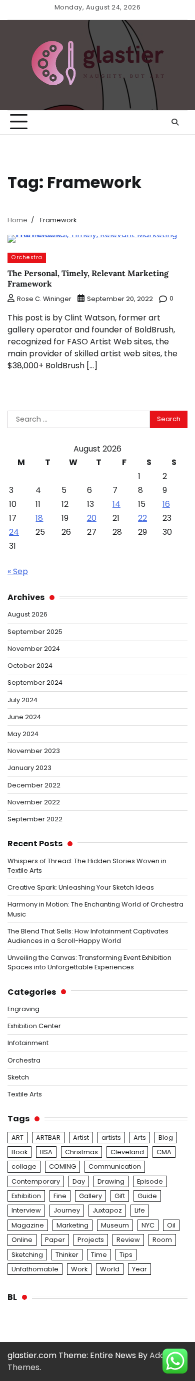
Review (128, 1239)
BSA (46, 1152)
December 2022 (34, 785)
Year (139, 1269)
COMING (62, 1166)
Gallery (90, 1196)
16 (166, 504)
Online (22, 1239)
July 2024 (23, 700)
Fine (60, 1196)
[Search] (175, 122)
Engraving (24, 1009)
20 (91, 518)
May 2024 (23, 734)
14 (116, 504)
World (110, 1269)
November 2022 (34, 802)
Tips (126, 1254)
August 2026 (28, 614)
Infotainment (28, 1043)
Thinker (67, 1254)
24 (14, 532)
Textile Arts (25, 1094)
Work (79, 1269)
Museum (115, 1225)
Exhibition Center (34, 1026)
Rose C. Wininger (44, 299)
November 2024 (34, 648)
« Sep (18, 571)
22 (142, 518)
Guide (147, 1196)
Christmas (81, 1152)
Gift (119, 1196)
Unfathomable (35, 1269)
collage (24, 1166)
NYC (148, 1225)
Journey (67, 1210)
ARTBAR (48, 1137)
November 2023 (34, 751)
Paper (55, 1239)
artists (111, 1137)
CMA (164, 1152)
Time (99, 1254)
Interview (26, 1210)
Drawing (111, 1181)
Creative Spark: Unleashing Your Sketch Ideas (81, 887)
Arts (140, 1137)
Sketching (27, 1254)
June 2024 (24, 717)
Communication (114, 1166)
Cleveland (127, 1152)
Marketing (72, 1225)
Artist (81, 1137)
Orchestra (26, 257)
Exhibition (26, 1196)
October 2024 (30, 665)
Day (78, 1181)
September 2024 (35, 682)
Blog (165, 1137)
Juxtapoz (107, 1210)
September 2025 (35, 631)
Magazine (28, 1225)
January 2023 (30, 768)
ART (18, 1137)
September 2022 (35, 819)
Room (162, 1239)
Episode (150, 1181)
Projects (91, 1239)
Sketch (18, 1077)
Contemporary (36, 1181)
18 (39, 518)
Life (139, 1210)
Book (20, 1152)
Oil (171, 1225)
